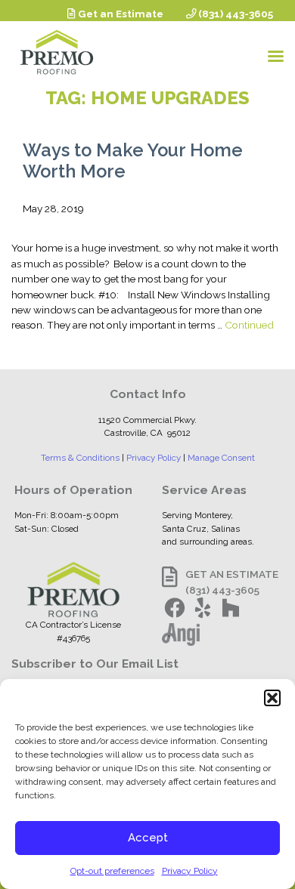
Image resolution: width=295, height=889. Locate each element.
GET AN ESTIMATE (231, 574)
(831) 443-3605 (234, 14)
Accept (148, 837)
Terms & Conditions (80, 457)
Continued (249, 325)
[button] (272, 697)
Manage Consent (221, 457)
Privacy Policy (190, 871)
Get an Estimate (119, 14)
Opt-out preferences (112, 871)
